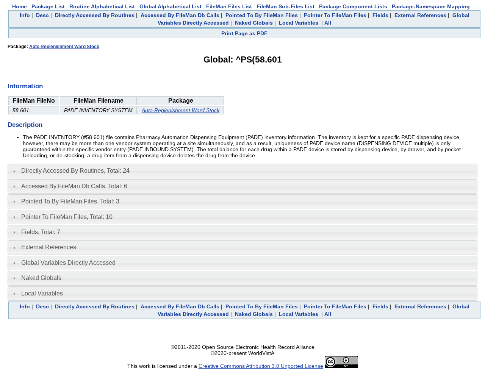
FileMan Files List (229, 6)
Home (19, 6)
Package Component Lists (353, 6)
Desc (42, 15)
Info (25, 15)
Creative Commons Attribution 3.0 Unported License (261, 366)
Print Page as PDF (244, 33)
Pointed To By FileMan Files (261, 15)
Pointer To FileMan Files (335, 15)
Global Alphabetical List (170, 6)
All (327, 23)
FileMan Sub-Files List (285, 6)
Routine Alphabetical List (102, 6)
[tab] (242, 171)
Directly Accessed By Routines (95, 15)
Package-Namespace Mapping (431, 6)
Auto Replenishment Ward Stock (64, 46)
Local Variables (298, 23)
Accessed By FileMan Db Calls (180, 15)
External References (420, 15)
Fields (380, 15)
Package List (48, 6)
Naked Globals (254, 23)
